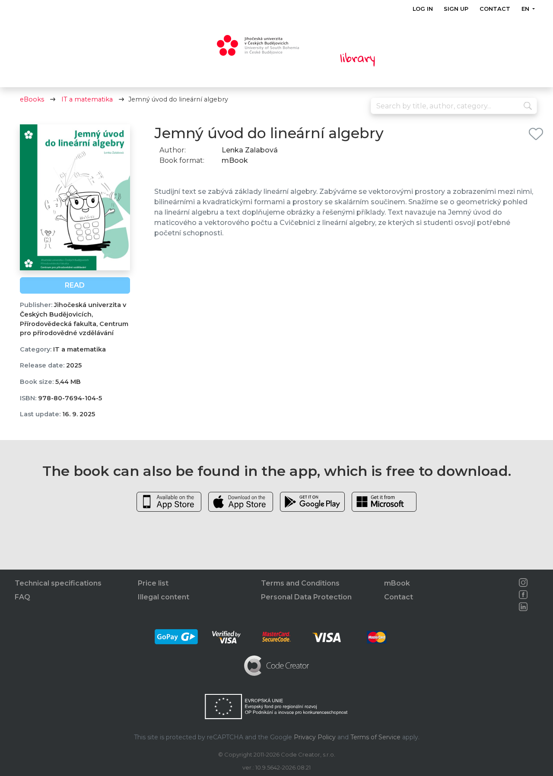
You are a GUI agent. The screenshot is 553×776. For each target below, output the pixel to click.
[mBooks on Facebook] (523, 594)
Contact (495, 9)
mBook (397, 583)
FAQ (22, 597)
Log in (423, 9)
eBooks (32, 99)
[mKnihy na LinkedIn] (523, 606)
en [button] (526, 9)
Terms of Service (375, 737)
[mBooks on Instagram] (523, 582)
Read (75, 285)
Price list (153, 583)
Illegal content (163, 597)
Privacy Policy (315, 737)
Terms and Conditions (300, 583)
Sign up (456, 9)
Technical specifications (58, 583)
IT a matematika (87, 99)
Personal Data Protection (306, 597)
